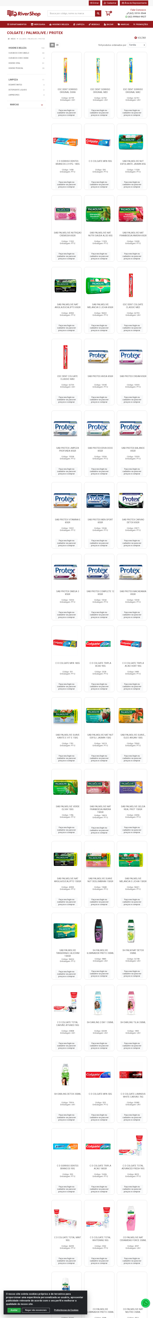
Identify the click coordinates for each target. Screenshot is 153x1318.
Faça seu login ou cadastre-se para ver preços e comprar (66, 112)
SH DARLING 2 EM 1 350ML (100, 1022)
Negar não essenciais (36, 1310)
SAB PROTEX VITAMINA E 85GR (67, 521)
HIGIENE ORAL (14, 63)
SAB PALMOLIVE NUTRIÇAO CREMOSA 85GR (67, 234)
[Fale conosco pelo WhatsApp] (145, 1303)
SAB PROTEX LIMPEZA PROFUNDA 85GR (67, 449)
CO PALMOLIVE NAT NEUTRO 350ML (133, 1310)
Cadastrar (111, 3)
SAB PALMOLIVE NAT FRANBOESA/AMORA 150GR (100, 809)
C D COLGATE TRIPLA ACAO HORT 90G (133, 664)
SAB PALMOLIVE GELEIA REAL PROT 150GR (133, 808)
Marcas (14, 104)
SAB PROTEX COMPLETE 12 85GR (100, 593)
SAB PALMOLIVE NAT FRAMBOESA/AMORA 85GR (133, 234)
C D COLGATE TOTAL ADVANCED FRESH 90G (133, 1167)
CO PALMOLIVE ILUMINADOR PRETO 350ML (100, 1310)
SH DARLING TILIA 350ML (133, 1022)
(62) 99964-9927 (137, 16)
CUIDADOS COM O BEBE (19, 58)
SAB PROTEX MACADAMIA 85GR (133, 593)
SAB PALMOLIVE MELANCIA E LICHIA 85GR (100, 306)
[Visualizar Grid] (52, 45)
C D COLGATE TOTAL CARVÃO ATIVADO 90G (67, 1024)
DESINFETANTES (15, 85)
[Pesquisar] (98, 13)
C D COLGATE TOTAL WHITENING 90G (100, 1239)
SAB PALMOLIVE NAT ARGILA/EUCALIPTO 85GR (68, 306)
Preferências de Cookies (66, 1310)
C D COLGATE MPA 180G (67, 663)
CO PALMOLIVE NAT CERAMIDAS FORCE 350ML (133, 1239)
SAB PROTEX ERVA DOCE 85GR (100, 449)
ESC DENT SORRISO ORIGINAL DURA (67, 91)
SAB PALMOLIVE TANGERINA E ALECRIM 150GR (67, 953)
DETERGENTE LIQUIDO (18, 90)
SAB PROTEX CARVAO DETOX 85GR (133, 521)
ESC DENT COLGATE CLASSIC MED (133, 306)
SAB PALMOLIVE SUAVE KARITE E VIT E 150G (67, 736)
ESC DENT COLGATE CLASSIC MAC (68, 377)
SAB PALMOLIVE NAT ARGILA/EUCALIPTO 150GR (67, 880)
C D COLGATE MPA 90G (100, 161)
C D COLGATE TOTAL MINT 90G (67, 1239)
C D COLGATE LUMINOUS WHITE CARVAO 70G (133, 1095)
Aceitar (14, 1310)
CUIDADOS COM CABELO (19, 53)
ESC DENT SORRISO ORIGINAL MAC (133, 91)
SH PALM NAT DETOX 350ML (133, 951)
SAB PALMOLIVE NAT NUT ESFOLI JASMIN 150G (100, 736)
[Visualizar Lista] (57, 45)
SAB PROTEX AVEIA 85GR (100, 376)
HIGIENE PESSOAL (16, 68)
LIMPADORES (14, 95)
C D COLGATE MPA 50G (100, 1094)
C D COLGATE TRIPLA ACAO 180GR (100, 1167)
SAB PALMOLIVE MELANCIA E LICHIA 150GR (133, 880)
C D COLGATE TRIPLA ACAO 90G (100, 664)
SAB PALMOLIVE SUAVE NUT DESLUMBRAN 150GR (100, 880)
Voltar (141, 37)
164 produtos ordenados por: (112, 45)
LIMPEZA (13, 79)
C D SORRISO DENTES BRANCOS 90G (67, 1167)
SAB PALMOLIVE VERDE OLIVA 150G (67, 808)
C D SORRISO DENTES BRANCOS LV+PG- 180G (68, 162)
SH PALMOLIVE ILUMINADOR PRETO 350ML (100, 951)
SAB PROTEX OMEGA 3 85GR (67, 593)
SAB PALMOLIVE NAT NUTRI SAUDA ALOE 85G (100, 234)
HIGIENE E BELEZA (17, 48)
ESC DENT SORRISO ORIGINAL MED (100, 91)
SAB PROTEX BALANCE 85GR (133, 449)
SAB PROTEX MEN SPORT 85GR (100, 521)
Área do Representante (136, 3)
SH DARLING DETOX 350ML (67, 1094)
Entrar (96, 3)
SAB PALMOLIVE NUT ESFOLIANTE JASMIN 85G (133, 162)
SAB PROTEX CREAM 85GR (133, 376)
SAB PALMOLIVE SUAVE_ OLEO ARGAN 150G (133, 736)
